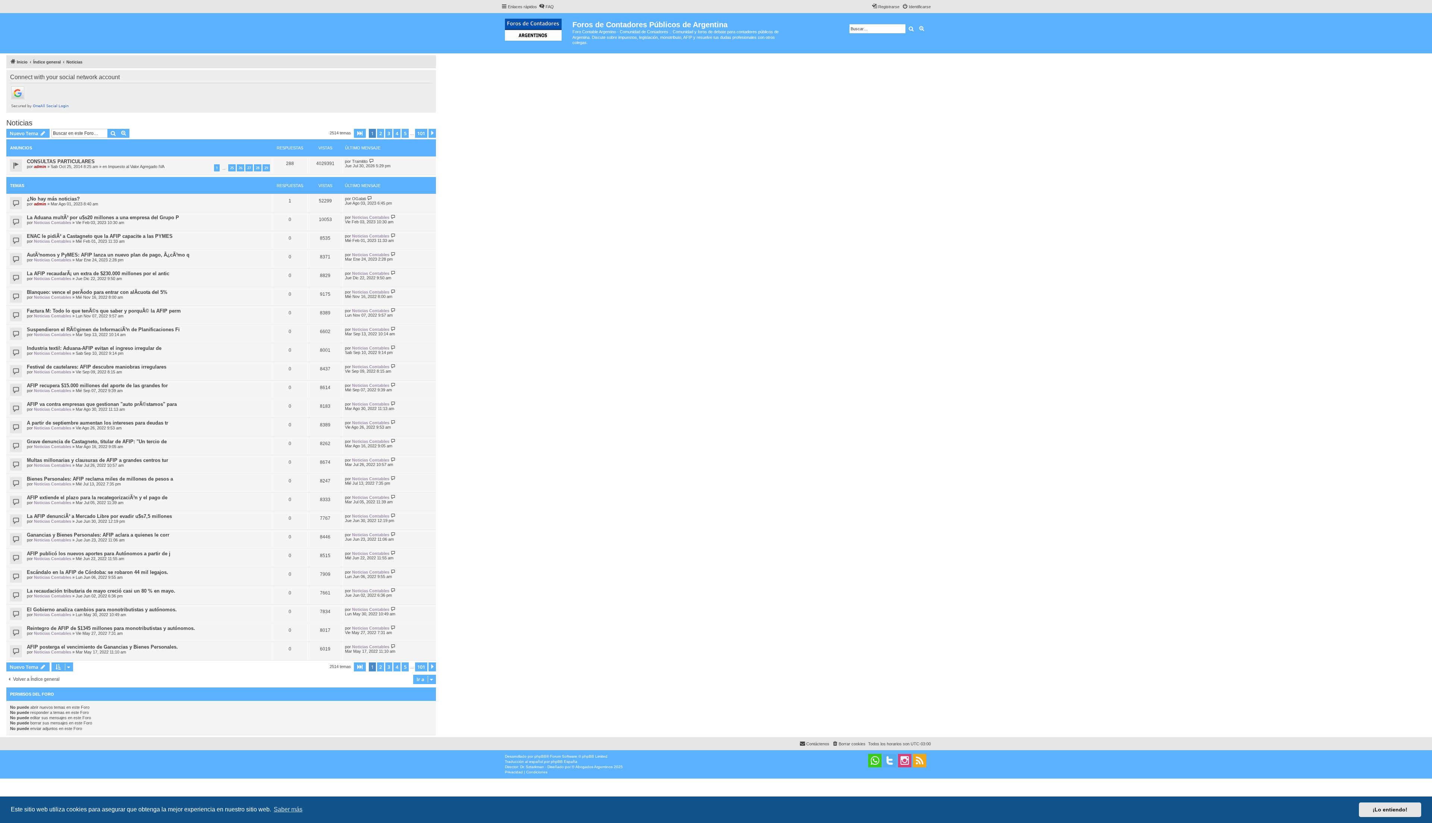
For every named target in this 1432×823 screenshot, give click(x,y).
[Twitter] (889, 760)
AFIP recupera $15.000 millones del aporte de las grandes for (97, 385)
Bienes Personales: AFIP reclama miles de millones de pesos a (100, 479)
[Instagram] (904, 760)
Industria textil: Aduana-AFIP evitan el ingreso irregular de (94, 348)
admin (40, 166)
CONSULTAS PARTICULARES (61, 161)
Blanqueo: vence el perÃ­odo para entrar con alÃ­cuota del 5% (97, 292)
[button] (360, 133)
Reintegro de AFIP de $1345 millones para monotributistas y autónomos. (111, 628)
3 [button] (388, 133)
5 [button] (405, 133)
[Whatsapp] (875, 760)
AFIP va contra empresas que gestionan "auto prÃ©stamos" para (102, 404)
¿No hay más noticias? (53, 199)
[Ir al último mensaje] (371, 161)
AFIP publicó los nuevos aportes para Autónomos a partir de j (98, 553)
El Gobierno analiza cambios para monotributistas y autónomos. (102, 609)
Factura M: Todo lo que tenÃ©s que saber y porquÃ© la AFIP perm (104, 311)
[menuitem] (546, 6)
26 (240, 167)
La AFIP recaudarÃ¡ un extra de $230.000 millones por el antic (98, 273)
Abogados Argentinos (594, 767)
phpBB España (564, 762)
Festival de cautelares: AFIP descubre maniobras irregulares (96, 367)
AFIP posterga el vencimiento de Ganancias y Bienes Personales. (102, 647)
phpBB (540, 756)
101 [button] (421, 133)
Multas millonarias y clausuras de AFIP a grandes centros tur (97, 460)
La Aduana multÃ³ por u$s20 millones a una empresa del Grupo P (103, 217)
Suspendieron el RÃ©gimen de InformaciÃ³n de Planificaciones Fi (103, 329)
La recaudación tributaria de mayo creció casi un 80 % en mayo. (101, 591)
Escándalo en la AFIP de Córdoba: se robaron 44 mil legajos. (97, 572)
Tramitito (360, 161)
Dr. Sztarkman (532, 767)
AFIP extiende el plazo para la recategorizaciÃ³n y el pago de (97, 497)
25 (232, 167)
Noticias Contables (52, 222)
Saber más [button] (288, 809)
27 (249, 167)
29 (266, 167)
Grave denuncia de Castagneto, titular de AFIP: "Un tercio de (97, 441)
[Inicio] (536, 28)
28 (258, 167)
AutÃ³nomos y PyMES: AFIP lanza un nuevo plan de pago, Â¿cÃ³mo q (108, 255)
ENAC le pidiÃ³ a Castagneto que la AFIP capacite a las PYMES (100, 236)
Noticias (19, 123)
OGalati (359, 198)
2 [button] (380, 133)
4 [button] (397, 133)
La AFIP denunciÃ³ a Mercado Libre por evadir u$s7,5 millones (99, 516)
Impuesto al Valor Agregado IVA (136, 166)
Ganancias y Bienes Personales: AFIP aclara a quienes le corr (98, 535)
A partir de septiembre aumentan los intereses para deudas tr (97, 423)
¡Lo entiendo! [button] (1390, 810)
